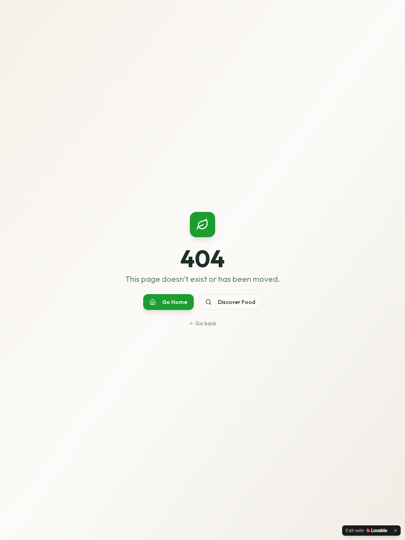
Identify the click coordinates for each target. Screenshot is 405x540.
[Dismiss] (395, 530)
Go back (205, 323)
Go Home (174, 302)
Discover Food (236, 302)
